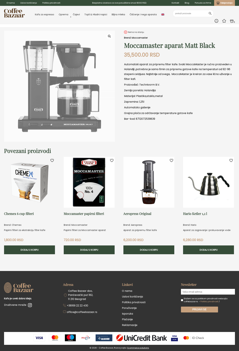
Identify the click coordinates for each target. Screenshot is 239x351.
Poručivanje (129, 308)
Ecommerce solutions (138, 347)
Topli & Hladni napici (95, 14)
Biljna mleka (118, 14)
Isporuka (127, 314)
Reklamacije (129, 325)
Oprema (63, 14)
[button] (109, 36)
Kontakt (175, 2)
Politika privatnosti (51, 2)
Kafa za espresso (44, 14)
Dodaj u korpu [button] (30, 249)
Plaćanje (127, 319)
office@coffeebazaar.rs (82, 312)
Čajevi (76, 14)
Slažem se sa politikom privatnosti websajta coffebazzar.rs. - (205, 300)
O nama (11, 2)
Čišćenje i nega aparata (143, 14)
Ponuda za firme (203, 2)
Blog (187, 2)
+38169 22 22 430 (77, 305)
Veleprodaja (226, 2)
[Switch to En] (162, 14)
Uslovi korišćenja (28, 2)
